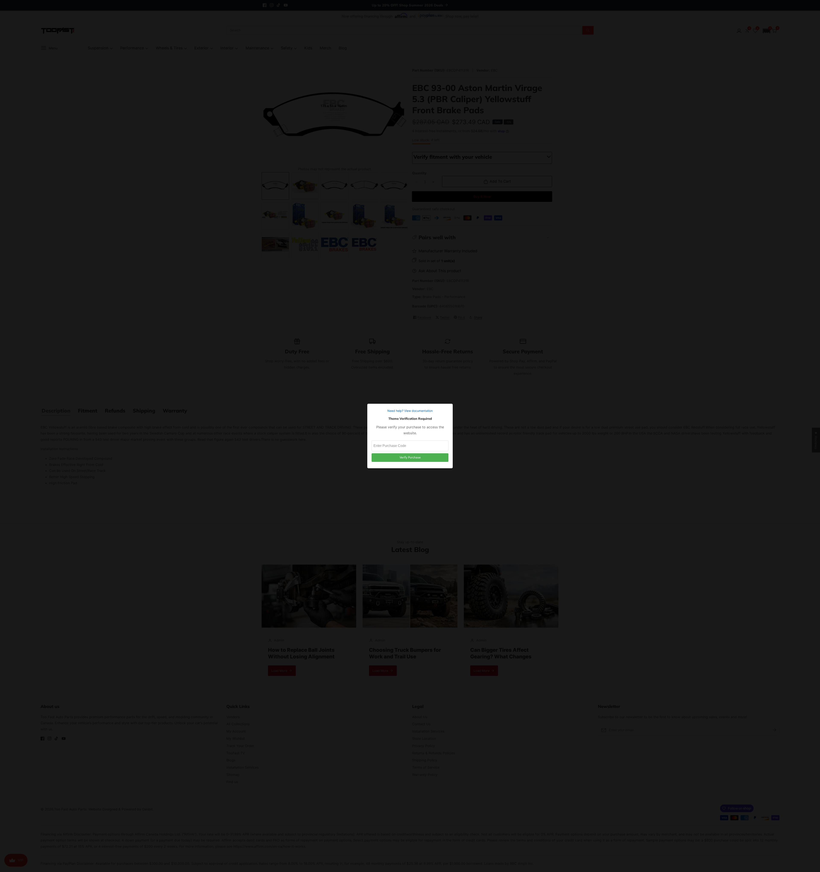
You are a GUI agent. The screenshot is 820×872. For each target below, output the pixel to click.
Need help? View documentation (410, 411)
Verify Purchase (410, 457)
